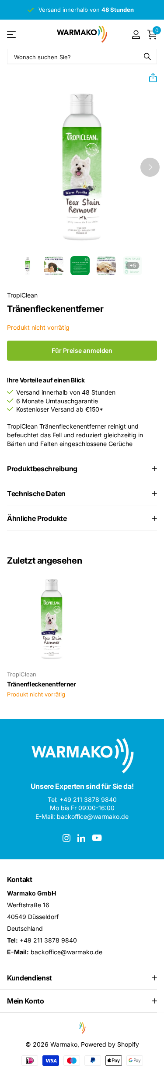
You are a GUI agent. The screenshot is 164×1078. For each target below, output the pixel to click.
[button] (149, 78)
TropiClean (22, 295)
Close (82, 977)
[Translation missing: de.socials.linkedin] (81, 838)
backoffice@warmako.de (66, 952)
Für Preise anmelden (82, 350)
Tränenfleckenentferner (41, 684)
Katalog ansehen (12, 34)
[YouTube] (96, 838)
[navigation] (27, 265)
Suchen (147, 56)
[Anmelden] (136, 34)
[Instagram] (66, 838)
